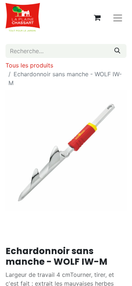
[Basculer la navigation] (117, 17)
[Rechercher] (117, 51)
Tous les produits (29, 65)
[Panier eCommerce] (97, 17)
